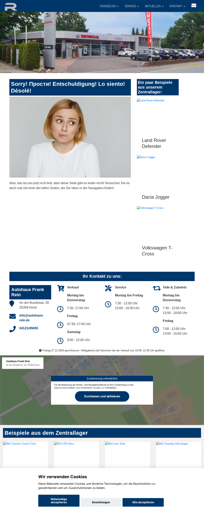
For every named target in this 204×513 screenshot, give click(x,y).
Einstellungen (101, 502)
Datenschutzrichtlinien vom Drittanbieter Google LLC (79, 388)
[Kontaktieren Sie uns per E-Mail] (193, 5)
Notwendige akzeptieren (59, 500)
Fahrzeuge (108, 6)
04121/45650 (28, 328)
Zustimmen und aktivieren (102, 396)
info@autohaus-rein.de (31, 318)
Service (130, 6)
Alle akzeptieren (143, 502)
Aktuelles (153, 6)
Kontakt (176, 6)
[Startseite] (15, 6)
